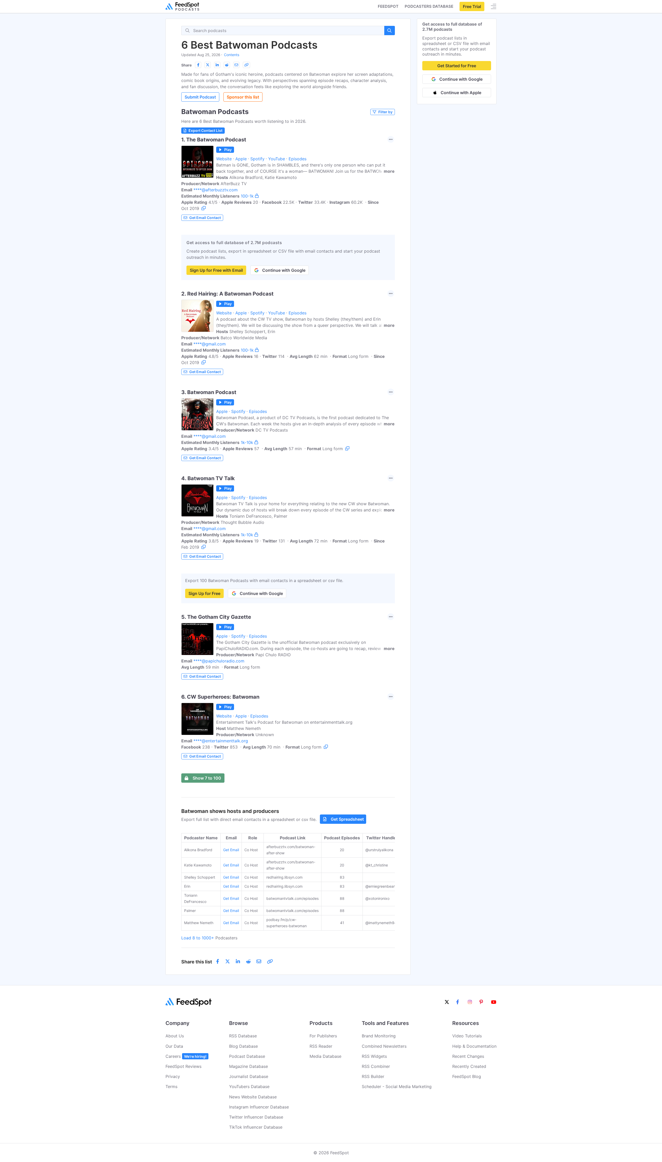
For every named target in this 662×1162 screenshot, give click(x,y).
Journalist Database (248, 1076)
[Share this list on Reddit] (227, 65)
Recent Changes (468, 1056)
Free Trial (472, 6)
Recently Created (469, 1066)
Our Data (174, 1046)
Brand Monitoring (379, 1035)
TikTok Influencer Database (255, 1127)
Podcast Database (247, 1056)
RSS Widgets (374, 1056)
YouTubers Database (249, 1086)
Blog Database (243, 1046)
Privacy (173, 1076)
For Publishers (323, 1035)
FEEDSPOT (388, 6)
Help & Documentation (474, 1046)
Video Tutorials (467, 1035)
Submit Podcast (200, 97)
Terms (171, 1086)
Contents (231, 54)
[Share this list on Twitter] (208, 65)
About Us (175, 1035)
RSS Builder (373, 1076)
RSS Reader (321, 1046)
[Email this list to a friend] (236, 65)
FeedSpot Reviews (183, 1066)
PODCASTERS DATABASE (429, 6)
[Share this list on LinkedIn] (217, 65)
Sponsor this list (243, 97)
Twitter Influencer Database (256, 1117)
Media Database (325, 1056)
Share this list (196, 961)
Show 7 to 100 (207, 778)
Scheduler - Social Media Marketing (397, 1086)
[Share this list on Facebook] (198, 65)
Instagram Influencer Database (259, 1107)
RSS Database (243, 1035)
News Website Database (253, 1096)
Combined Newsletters (384, 1046)
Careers (186, 1056)
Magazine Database (248, 1066)
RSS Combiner (376, 1066)
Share (186, 65)
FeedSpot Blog (466, 1076)
